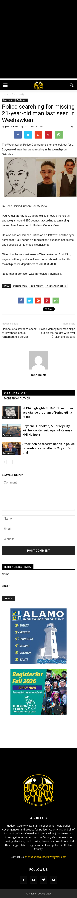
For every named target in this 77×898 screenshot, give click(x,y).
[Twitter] (43, 880)
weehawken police (56, 285)
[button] (72, 85)
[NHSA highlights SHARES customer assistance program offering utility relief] (11, 412)
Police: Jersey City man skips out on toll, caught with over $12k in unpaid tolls (57, 332)
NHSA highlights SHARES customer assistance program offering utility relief (47, 412)
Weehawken (22, 100)
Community (8, 100)
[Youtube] (53, 880)
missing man (20, 285)
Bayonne (7, 435)
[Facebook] (23, 880)
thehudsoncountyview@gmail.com (46, 857)
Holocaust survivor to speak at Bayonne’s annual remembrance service (19, 332)
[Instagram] (33, 880)
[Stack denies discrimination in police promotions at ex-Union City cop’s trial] (11, 448)
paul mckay (37, 285)
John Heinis (11, 126)
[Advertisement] (38, 40)
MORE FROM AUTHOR (17, 398)
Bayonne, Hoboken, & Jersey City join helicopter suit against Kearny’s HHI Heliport (47, 430)
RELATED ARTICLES (15, 393)
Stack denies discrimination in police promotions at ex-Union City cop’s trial (48, 448)
